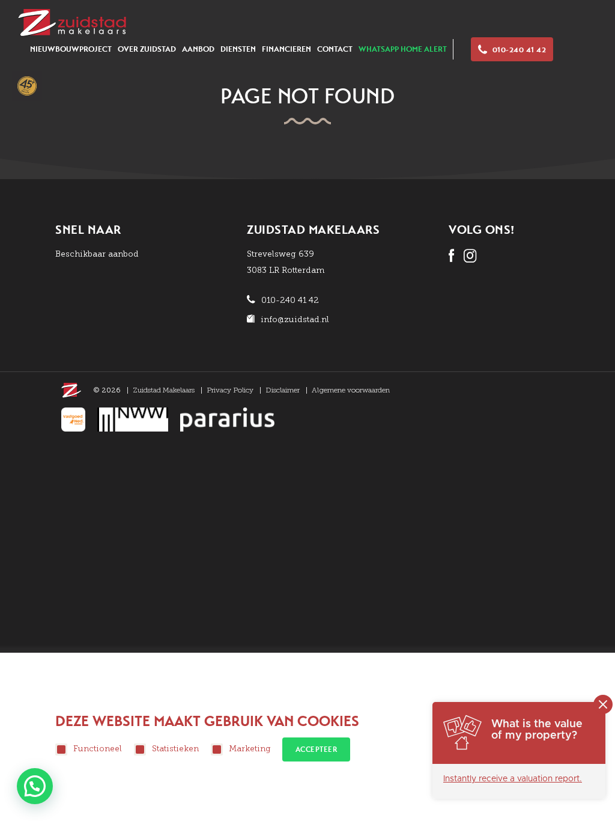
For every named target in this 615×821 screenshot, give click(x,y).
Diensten (238, 48)
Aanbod (198, 48)
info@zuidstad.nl (295, 319)
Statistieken (175, 748)
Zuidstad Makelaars (164, 390)
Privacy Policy (230, 390)
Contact (335, 48)
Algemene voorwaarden (351, 390)
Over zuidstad (147, 48)
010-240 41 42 (519, 49)
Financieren (286, 48)
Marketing (250, 748)
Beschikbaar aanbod (97, 253)
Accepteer (316, 749)
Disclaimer (282, 390)
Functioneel (97, 748)
